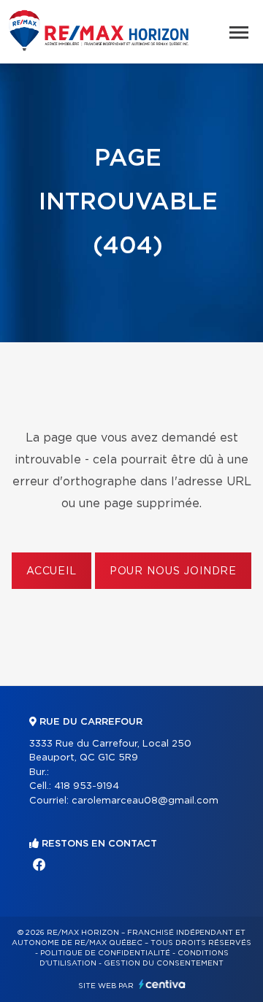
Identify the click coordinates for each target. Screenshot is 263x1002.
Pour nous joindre (173, 571)
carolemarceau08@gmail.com (145, 801)
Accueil (51, 571)
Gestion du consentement (164, 963)
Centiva (162, 984)
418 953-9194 (86, 786)
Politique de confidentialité (105, 953)
